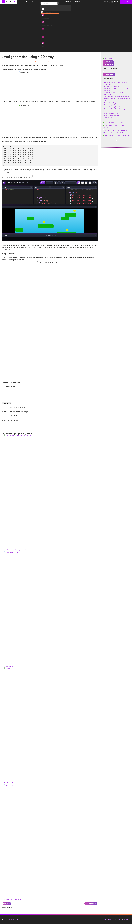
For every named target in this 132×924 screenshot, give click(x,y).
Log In (116, 1)
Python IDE (68, 1)
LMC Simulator (120, 122)
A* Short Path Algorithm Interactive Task (117, 96)
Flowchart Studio (121, 133)
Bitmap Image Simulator (111, 105)
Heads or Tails (6, 903)
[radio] (50, 391)
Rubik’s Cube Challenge (111, 86)
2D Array (10, 907)
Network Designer (123, 130)
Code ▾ (28, 2)
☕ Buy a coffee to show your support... (10, 919)
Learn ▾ (21, 2)
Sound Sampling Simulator (112, 107)
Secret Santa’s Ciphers (90, 903)
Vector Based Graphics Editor (113, 103)
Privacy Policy (117, 919)
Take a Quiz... (108, 117)
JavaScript (47, 61)
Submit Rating (6, 403)
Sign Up (106, 1)
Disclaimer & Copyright (108, 919)
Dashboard (77, 1)
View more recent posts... (112, 113)
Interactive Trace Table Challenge (114, 109)
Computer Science (27, 61)
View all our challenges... (112, 115)
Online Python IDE (123, 135)
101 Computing (127, 919)
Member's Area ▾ (126, 2)
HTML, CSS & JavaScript (38, 61)
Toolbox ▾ (35, 2)
